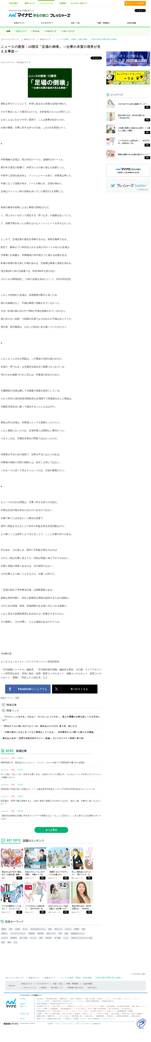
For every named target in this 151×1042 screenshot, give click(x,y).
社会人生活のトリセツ (38, 929)
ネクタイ (68, 929)
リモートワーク (68, 31)
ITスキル (36, 31)
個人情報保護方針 (96, 1023)
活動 (83, 929)
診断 (8, 31)
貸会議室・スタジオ (79, 1018)
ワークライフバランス (18, 933)
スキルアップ (51, 31)
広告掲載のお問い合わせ (75, 987)
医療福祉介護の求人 (108, 1001)
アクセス (57, 1023)
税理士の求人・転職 (128, 1013)
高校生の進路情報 (42, 1003)
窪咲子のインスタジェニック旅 (81, 938)
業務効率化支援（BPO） (54, 1018)
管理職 (76, 929)
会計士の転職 (115, 1013)
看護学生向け (64, 998)
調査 (66, 933)
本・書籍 (58, 938)
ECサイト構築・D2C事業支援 (97, 1008)
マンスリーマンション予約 (79, 1011)
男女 (60, 933)
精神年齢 (31, 933)
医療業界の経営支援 (122, 1016)
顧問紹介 (139, 1013)
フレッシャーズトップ (10, 39)
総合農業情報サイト (67, 1008)
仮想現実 (41, 933)
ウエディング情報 (42, 1008)
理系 (40, 938)
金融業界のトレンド (77, 933)
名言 (10, 929)
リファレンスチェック (108, 1018)
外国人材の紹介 (136, 1016)
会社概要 (50, 1023)
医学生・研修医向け (76, 998)
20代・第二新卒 (67, 1013)
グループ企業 (85, 1023)
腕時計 (4, 929)
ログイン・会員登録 (136, 3)
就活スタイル (30, 3)
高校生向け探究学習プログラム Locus (61, 1003)
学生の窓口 (13, 3)
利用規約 (43, 987)
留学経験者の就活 (51, 998)
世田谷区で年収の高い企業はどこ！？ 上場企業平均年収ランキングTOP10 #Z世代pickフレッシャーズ (48, 789)
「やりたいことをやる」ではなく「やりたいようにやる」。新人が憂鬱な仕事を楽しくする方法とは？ (51, 718)
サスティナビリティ (68, 1023)
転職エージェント (88, 1013)
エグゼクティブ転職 (102, 1013)
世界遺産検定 (54, 1008)
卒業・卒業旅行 (72, 984)
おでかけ (4, 938)
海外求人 (100, 998)
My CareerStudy (114, 1008)
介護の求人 (110, 1016)
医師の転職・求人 (77, 1016)
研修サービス (41, 1018)
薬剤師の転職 (41, 1016)
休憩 (3, 942)
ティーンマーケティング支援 (95, 1006)
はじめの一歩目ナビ (79, 3)
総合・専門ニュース (59, 1006)
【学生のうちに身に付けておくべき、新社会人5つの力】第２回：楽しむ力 (40, 726)
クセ (15, 942)
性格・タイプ (51, 933)
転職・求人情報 (90, 998)
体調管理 (14, 938)
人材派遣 (39, 1013)
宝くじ (25, 929)
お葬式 (17, 929)
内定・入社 (57, 984)
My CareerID (126, 1008)
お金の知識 (87, 984)
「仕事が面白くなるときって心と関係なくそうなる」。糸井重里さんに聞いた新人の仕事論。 (49, 732)
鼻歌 (50, 929)
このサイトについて (29, 987)
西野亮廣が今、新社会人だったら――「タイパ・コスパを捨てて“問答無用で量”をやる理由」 (43, 762)
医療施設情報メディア (43, 1011)
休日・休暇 (23, 938)
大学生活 (48, 938)
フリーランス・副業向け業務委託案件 (88, 1001)
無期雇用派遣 (100, 1016)
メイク (66, 938)
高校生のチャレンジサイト (75, 1006)
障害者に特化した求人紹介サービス (63, 1001)
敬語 (9, 942)
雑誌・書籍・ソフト (138, 1006)
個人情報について (57, 987)
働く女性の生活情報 (123, 1006)
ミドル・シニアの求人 (43, 1001)
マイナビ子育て (80, 1008)
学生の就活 (40, 998)
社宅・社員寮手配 (93, 1018)
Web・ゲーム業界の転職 (52, 1013)
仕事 (17, 698)
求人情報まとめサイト (43, 1006)
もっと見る (51, 830)
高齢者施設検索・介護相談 (125, 1011)
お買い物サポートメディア (61, 1011)
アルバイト (127, 998)
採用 (77, 1023)
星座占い (4, 933)
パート (136, 998)
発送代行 (67, 1018)
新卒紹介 (77, 1013)
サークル (33, 938)
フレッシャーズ (46, 3)
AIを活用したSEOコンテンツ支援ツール (102, 1011)
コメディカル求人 (63, 1016)
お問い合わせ (92, 987)
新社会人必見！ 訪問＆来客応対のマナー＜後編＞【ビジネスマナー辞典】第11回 (43, 738)
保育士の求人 (89, 1016)
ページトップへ (140, 974)
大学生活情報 (110, 1006)
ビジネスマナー (43, 984)
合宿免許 (62, 3)
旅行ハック (58, 929)
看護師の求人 (51, 1016)
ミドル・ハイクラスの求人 (114, 998)
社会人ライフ (21, 31)
